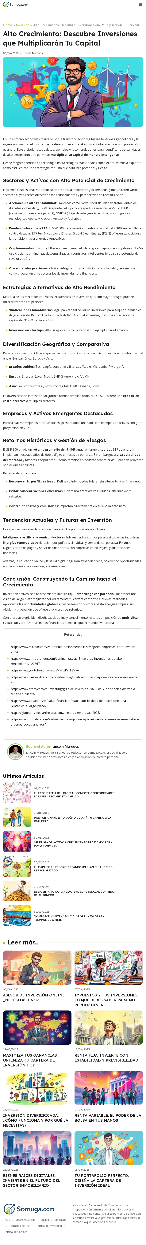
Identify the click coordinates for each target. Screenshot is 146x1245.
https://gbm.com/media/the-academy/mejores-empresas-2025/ (55, 713)
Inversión (22, 25)
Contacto (60, 1219)
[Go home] (17, 4)
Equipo (45, 1219)
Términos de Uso (19, 1226)
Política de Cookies (15, 1232)
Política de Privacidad (49, 1226)
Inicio (7, 1219)
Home (7, 25)
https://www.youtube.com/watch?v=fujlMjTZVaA (45, 670)
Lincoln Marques (32, 53)
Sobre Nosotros (25, 1219)
